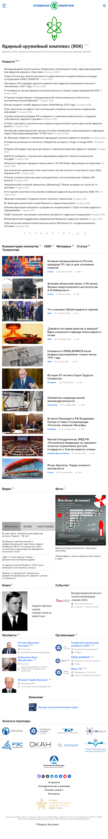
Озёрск (78, 675)
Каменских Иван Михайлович (27, 659)
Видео (6, 489)
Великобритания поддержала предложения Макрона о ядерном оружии (46, 218)
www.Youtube (45, 526)
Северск (78, 652)
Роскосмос (26, 649)
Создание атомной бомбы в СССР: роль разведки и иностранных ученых (23, 566)
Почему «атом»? (54, 790)
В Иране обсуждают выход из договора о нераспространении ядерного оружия (50, 149)
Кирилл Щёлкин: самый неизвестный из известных (42, 611)
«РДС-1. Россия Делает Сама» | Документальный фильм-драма (18, 558)
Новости (8, 61)
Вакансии (36, 697)
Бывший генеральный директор (35, 652)
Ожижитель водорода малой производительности (66, 399)
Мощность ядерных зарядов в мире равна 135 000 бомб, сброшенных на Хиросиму (52, 163)
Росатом (25, 664)
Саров (77, 664)
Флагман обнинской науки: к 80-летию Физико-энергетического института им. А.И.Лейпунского (72, 287)
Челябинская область (91, 675)
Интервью (64, 246)
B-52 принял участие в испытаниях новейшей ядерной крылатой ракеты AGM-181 (51, 191)
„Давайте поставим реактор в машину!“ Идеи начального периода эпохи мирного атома (74, 332)
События (62, 585)
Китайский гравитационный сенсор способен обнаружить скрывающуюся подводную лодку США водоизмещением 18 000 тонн (54, 132)
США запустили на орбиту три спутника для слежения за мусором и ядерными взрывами (49, 110)
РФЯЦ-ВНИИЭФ (28, 684)
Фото (59, 489)
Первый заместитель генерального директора (34, 669)
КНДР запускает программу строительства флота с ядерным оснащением (47, 214)
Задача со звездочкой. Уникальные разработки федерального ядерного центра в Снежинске (24, 575)
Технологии (10, 250)
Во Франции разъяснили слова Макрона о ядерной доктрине (39, 203)
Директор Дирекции (30, 667)
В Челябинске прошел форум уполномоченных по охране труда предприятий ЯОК (51, 90)
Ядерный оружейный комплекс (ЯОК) (42, 46)
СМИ (47, 246)
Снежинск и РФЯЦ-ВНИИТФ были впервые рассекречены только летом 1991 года (71, 354)
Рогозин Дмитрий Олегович (28, 644)
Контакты (54, 793)
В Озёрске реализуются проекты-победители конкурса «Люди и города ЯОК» (48, 142)
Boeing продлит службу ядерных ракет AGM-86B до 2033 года (39, 104)
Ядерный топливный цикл (86, 649)
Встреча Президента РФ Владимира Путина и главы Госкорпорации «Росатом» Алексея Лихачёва (70, 422)
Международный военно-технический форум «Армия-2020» (86, 596)
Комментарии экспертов (20, 246)
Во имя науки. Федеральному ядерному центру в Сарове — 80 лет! (22, 534)
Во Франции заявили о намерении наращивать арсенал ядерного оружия (46, 137)
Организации (64, 635)
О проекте (54, 782)
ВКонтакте (11, 526)
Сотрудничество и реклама (54, 786)
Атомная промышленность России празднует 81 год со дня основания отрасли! (70, 264)
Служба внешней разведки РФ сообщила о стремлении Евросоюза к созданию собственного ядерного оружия (50, 118)
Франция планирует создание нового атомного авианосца (38, 198)
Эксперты (9, 635)
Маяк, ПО (76, 668)
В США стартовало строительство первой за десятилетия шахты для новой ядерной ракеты (53, 125)
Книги (6, 585)
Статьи (82, 246)
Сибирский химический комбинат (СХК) (85, 644)
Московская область (84, 604)
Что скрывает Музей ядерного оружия (72, 309)
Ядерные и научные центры (87, 661)
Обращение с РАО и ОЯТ (85, 672)
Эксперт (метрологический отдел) (58, 707)
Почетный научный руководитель (36, 686)
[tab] (11, 526)
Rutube (27, 526)
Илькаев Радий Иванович (33, 679)
